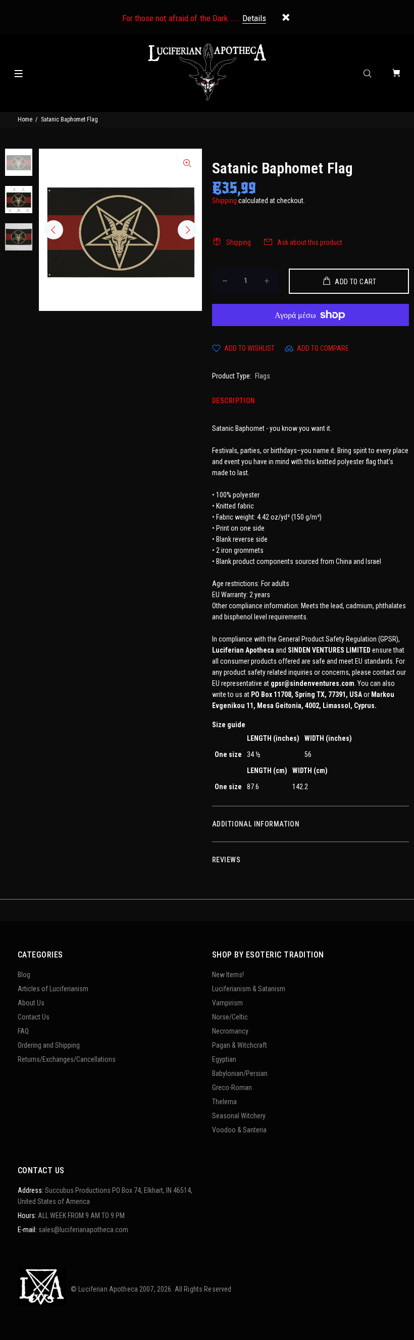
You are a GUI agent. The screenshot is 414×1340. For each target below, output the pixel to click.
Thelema (224, 1102)
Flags (262, 376)
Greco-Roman (232, 1087)
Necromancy (230, 1031)
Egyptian (224, 1059)
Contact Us (33, 1017)
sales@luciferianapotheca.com (83, 1230)
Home (25, 119)
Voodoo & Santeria (239, 1130)
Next (187, 229)
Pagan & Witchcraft (239, 1045)
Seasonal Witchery (239, 1116)
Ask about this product (309, 242)
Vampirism (227, 1003)
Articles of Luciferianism (53, 989)
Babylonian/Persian (240, 1073)
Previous (53, 229)
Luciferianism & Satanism (248, 989)
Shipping (224, 201)
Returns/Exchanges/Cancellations (67, 1059)
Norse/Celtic (230, 1017)
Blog (24, 975)
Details (254, 18)
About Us (31, 1003)
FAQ (23, 1031)
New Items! (228, 975)
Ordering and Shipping (49, 1045)
